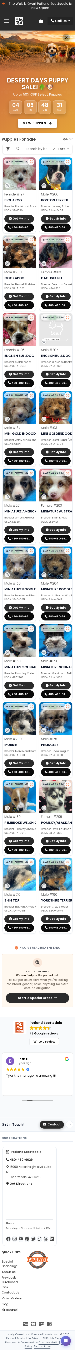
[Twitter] (33, 1239)
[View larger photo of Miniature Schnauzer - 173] (67, 628)
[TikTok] (39, 1239)
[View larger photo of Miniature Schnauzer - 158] (31, 628)
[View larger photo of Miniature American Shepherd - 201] (31, 473)
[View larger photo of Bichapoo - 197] (31, 162)
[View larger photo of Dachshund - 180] (67, 240)
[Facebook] (8, 1239)
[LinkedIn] (52, 1239)
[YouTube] (21, 1239)
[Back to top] (69, 1124)
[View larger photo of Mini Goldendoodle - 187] (31, 395)
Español (11, 1310)
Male (49, 194)
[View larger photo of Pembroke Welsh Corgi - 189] (31, 784)
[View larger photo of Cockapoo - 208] (31, 240)
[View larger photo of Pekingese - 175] (67, 706)
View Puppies (35, 123)
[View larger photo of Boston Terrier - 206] (67, 162)
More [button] (69, 139)
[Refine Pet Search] (8, 149)
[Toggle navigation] (7, 21)
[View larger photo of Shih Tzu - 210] (31, 862)
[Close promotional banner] (66, 37)
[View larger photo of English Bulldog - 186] (31, 317)
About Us (9, 1272)
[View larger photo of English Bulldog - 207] (67, 317)
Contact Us (10, 1292)
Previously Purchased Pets (10, 1282)
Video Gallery (12, 1298)
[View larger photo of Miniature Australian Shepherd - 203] (67, 473)
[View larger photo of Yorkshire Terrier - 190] (67, 862)
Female (14, 194)
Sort (61, 148)
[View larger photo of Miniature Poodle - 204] (67, 551)
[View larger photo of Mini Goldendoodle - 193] (67, 395)
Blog (5, 1304)
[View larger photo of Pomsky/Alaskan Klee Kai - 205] (67, 784)
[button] (17, 162)
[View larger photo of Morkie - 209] (31, 706)
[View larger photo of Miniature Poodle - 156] (31, 551)
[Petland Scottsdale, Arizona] (19, 21)
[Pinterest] (27, 1239)
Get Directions (20, 1184)
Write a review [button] (44, 1041)
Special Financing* (10, 1263)
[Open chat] (66, 1341)
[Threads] (46, 1239)
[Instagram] (14, 1239)
